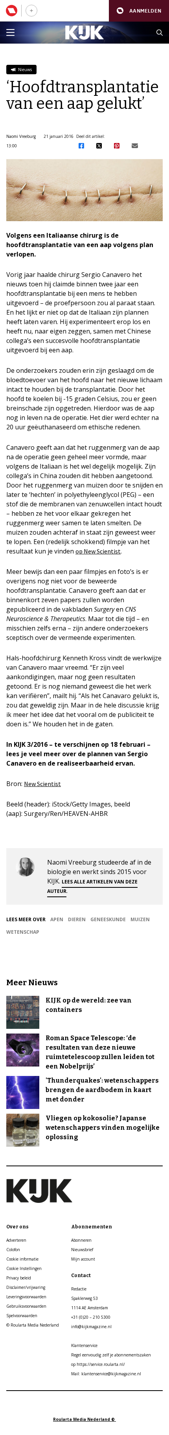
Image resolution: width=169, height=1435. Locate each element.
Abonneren (81, 1240)
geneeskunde (108, 919)
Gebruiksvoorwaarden (26, 1306)
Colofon (13, 1249)
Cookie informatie (22, 1259)
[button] (139, 11)
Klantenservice (84, 1345)
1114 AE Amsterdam (89, 1307)
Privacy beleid (18, 1278)
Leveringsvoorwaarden (26, 1296)
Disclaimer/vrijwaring (25, 1287)
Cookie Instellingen (24, 1268)
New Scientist (42, 784)
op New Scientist (98, 551)
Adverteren (16, 1240)
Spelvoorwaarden (21, 1315)
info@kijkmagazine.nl (91, 1326)
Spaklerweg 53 (84, 1298)
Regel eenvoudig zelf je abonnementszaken (111, 1355)
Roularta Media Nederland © (84, 1419)
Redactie (78, 1289)
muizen (140, 919)
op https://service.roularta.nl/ (98, 1364)
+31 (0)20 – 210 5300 (90, 1317)
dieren (77, 919)
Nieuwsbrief (82, 1249)
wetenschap (22, 932)
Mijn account (83, 1259)
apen (56, 919)
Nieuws (24, 69)
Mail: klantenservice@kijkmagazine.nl (106, 1373)
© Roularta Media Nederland (32, 1325)
